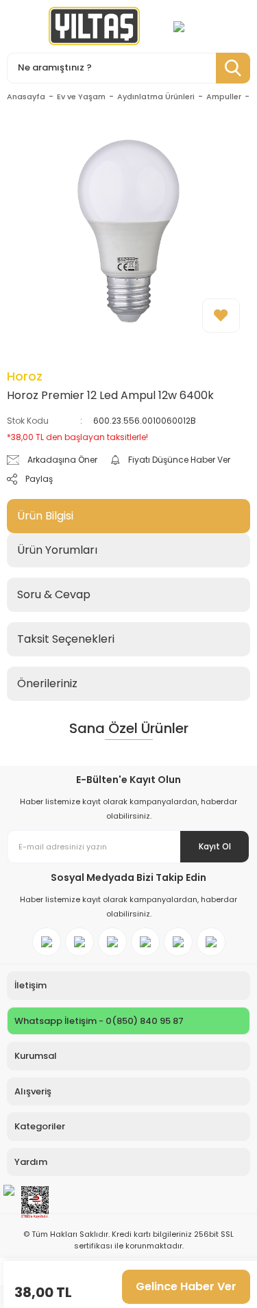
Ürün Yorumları (57, 550)
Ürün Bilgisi (45, 516)
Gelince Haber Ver (186, 1286)
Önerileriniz (47, 683)
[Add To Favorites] (221, 315)
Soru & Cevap (53, 594)
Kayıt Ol (215, 846)
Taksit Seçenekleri (65, 639)
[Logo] (94, 26)
